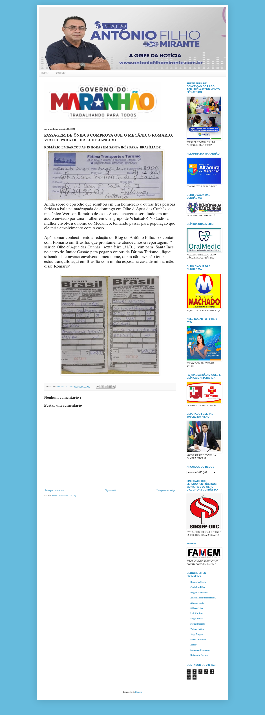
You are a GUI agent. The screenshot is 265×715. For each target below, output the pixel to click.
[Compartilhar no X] (106, 387)
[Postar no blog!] (102, 387)
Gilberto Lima (196, 608)
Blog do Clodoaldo (198, 592)
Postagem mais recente (54, 490)
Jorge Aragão (196, 634)
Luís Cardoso (196, 613)
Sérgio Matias (196, 618)
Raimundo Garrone (199, 655)
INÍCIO (45, 73)
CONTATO (60, 73)
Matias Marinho (197, 624)
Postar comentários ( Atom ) (64, 495)
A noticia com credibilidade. (203, 597)
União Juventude (198, 639)
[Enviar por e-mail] (98, 387)
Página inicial (110, 490)
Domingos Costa (198, 582)
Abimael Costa (197, 603)
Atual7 (193, 644)
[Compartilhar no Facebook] (110, 387)
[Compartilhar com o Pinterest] (114, 387)
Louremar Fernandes (200, 650)
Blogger (138, 692)
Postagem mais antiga (165, 490)
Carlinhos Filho (197, 587)
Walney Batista (197, 629)
